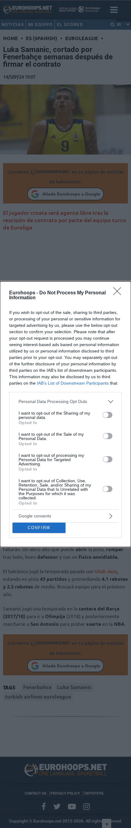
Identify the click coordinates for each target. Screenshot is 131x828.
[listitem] (65, 401)
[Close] (119, 293)
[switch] (107, 415)
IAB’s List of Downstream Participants (73, 383)
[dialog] (65, 414)
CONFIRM (39, 527)
